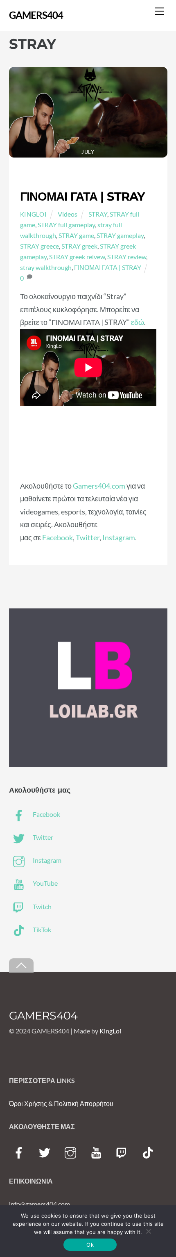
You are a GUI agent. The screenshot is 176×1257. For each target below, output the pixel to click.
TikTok (41, 929)
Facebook (57, 537)
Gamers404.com (99, 485)
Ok (90, 1244)
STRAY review (126, 257)
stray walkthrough (46, 267)
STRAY (97, 214)
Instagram (118, 537)
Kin (104, 1031)
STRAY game (76, 235)
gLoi (115, 1031)
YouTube (45, 883)
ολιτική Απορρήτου (86, 1103)
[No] (148, 1231)
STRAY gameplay (120, 235)
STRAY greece (39, 246)
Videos (67, 214)
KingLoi (33, 214)
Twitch (42, 906)
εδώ (137, 322)
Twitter (87, 537)
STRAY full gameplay (66, 225)
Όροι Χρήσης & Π (34, 1103)
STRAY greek (79, 246)
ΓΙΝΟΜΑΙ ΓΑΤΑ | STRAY (82, 196)
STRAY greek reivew (77, 257)
